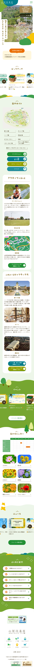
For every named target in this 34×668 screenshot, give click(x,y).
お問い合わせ (17, 652)
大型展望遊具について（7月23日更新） (15, 57)
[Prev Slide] (4, 82)
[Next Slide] (30, 82)
